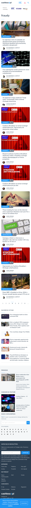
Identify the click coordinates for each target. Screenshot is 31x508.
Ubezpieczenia (6, 36)
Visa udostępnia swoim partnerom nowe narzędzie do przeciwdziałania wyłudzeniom (16, 71)
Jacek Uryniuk (10, 132)
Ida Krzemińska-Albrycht (13, 47)
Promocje (4, 370)
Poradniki (13, 469)
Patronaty (5, 122)
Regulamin (23, 487)
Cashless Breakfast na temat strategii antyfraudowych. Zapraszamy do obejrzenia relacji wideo (15, 127)
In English (5, 206)
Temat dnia (4, 466)
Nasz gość (23, 466)
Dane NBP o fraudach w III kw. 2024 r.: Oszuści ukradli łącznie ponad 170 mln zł (16, 293)
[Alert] (25, 3)
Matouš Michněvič (11, 104)
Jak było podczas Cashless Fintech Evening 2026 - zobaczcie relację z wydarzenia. (23, 407)
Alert (12, 475)
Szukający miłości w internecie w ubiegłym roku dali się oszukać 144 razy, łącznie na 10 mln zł (16, 239)
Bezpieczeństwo (7, 66)
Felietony (5, 94)
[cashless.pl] (6, 3)
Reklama (13, 487)
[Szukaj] (29, 3)
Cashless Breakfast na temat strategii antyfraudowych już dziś (15, 184)
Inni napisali (24, 469)
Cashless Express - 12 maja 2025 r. (21, 397)
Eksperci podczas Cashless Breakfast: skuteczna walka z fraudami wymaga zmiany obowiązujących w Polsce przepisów (15, 156)
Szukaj (22, 475)
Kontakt (13, 489)
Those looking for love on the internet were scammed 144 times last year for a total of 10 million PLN (16, 211)
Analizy (3, 469)
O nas (2, 487)
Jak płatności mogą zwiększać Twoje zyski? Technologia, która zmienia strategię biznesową (14, 99)
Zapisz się (25, 452)
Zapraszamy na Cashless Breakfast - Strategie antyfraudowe (15, 267)
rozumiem (24, 503)
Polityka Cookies (5, 489)
